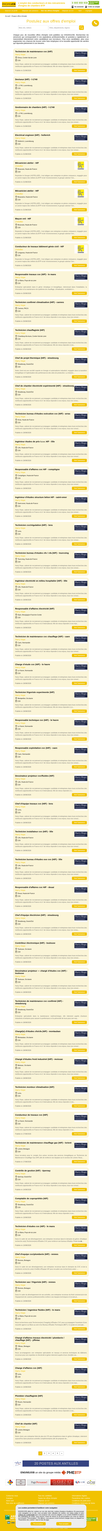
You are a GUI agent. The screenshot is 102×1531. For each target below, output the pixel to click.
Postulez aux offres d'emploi (51, 21)
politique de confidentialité (26, 1515)
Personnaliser (38, 1524)
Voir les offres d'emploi (50, 11)
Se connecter (79, 7)
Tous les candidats (45, 1496)
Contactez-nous (12, 1496)
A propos (89, 11)
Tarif (79, 11)
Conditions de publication (81, 1501)
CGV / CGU (74, 1513)
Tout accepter (64, 1524)
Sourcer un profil (11, 11)
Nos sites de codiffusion (15, 1503)
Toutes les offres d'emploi (47, 1498)
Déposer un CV (67, 11)
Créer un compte (94, 7)
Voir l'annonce (79, 70)
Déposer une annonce (30, 11)
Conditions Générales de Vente (83, 1503)
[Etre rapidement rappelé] (95, 23)
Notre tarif (10, 1501)
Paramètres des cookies (81, 1498)
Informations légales (79, 1496)
